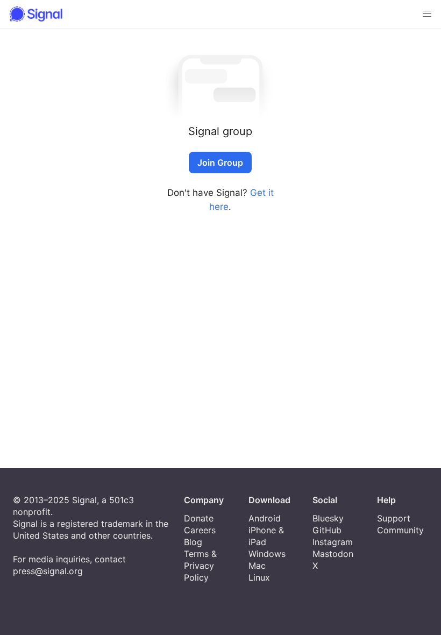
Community (400, 530)
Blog (193, 542)
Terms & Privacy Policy (200, 565)
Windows (267, 553)
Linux (259, 577)
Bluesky (328, 518)
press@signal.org (48, 571)
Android (264, 518)
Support (393, 518)
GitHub (327, 530)
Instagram (332, 542)
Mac (257, 565)
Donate (199, 518)
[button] (427, 14)
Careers (200, 530)
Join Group (220, 162)
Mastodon (332, 553)
